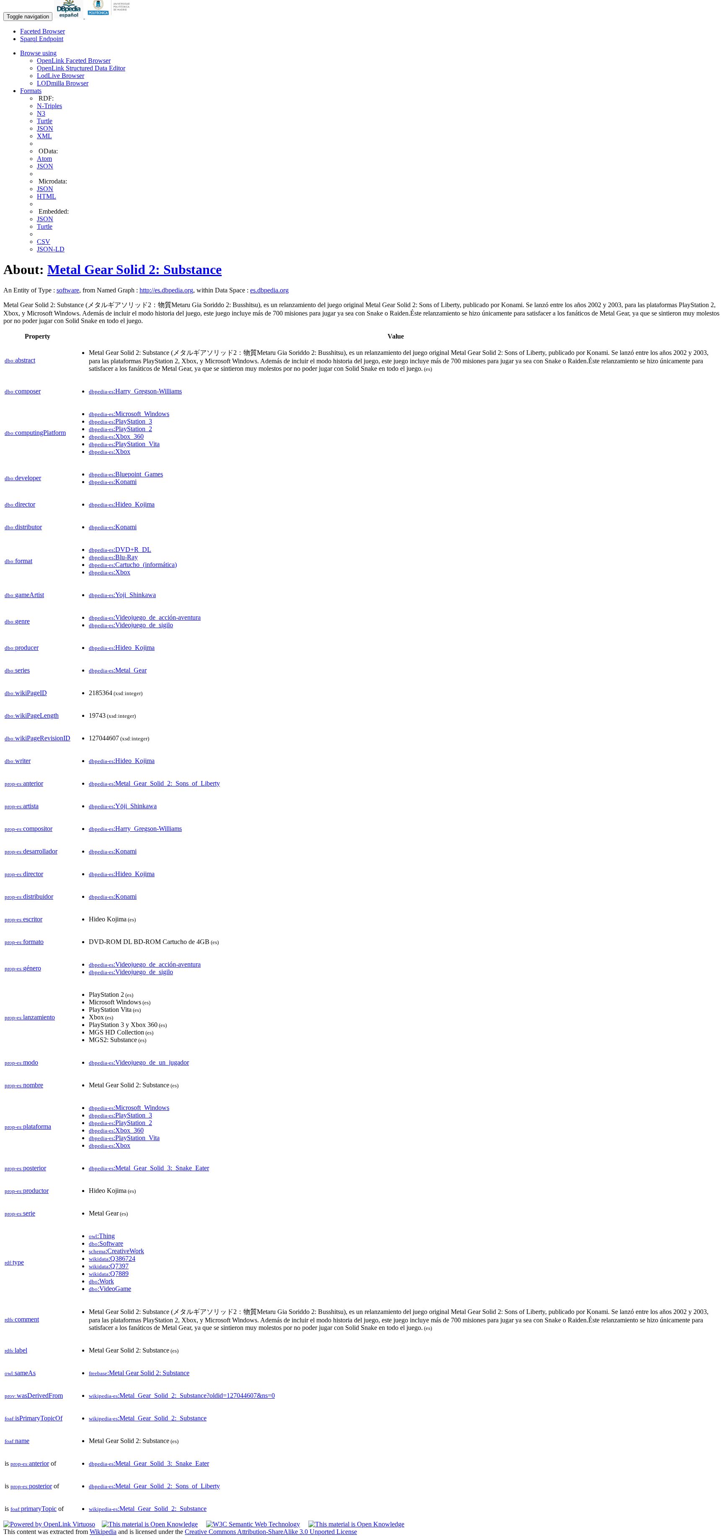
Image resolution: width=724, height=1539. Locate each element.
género (23, 968)
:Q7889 (109, 1273)
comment (22, 1319)
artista (22, 806)
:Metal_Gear (118, 670)
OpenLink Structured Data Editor (81, 68)
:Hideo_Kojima (122, 504)
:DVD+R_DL (120, 549)
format (18, 560)
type (14, 1262)
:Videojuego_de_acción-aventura (145, 617)
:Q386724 (112, 1258)
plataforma (28, 1126)
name (17, 1440)
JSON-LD (51, 249)
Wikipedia (103, 1531)
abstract (20, 360)
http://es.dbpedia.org (166, 290)
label (16, 1350)
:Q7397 (109, 1266)
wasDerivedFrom (34, 1395)
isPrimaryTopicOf (33, 1418)
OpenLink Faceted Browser (74, 60)
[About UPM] (110, 16)
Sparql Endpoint (41, 38)
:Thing (102, 1235)
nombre (24, 1085)
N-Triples (49, 105)
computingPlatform (35, 432)
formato (24, 941)
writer (18, 760)
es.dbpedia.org (269, 290)
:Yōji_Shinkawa (123, 806)
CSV (43, 241)
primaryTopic (33, 1508)
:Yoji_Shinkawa (122, 594)
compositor (28, 828)
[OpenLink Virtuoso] (49, 1524)
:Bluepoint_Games (126, 474)
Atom (44, 158)
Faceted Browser (42, 31)
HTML (46, 196)
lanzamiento (30, 1017)
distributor (23, 526)
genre (17, 621)
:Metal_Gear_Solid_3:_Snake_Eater (149, 1168)
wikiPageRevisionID (37, 738)
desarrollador (31, 851)
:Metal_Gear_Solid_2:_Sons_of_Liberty (154, 783)
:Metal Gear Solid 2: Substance (139, 1372)
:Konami (113, 481)
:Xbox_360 (116, 436)
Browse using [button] (38, 53)
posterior (25, 1168)
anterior (24, 783)
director (20, 504)
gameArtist (24, 594)
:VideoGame (110, 1288)
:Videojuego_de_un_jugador (139, 1062)
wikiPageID (26, 692)
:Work (101, 1281)
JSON (45, 128)
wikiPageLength (32, 715)
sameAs (20, 1372)
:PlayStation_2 (120, 428)
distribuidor (29, 896)
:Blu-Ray (113, 557)
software (68, 290)
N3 (41, 113)
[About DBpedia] (69, 16)
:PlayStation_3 (120, 421)
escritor (23, 919)
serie (20, 1213)
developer (23, 477)
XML (44, 136)
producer (22, 647)
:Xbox (109, 451)
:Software (106, 1243)
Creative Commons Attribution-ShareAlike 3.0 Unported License (271, 1531)
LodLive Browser (60, 75)
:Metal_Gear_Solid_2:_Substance (148, 1418)
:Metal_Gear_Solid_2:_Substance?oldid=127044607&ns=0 (182, 1395)
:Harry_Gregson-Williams (135, 391)
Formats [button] (30, 90)
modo (21, 1062)
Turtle (44, 120)
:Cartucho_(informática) (133, 564)
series (17, 670)
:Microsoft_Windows (129, 413)
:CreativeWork (116, 1250)
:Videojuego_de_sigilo (131, 625)
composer (23, 391)
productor (27, 1190)
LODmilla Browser (62, 83)
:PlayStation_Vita (124, 443)
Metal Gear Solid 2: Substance (134, 269)
